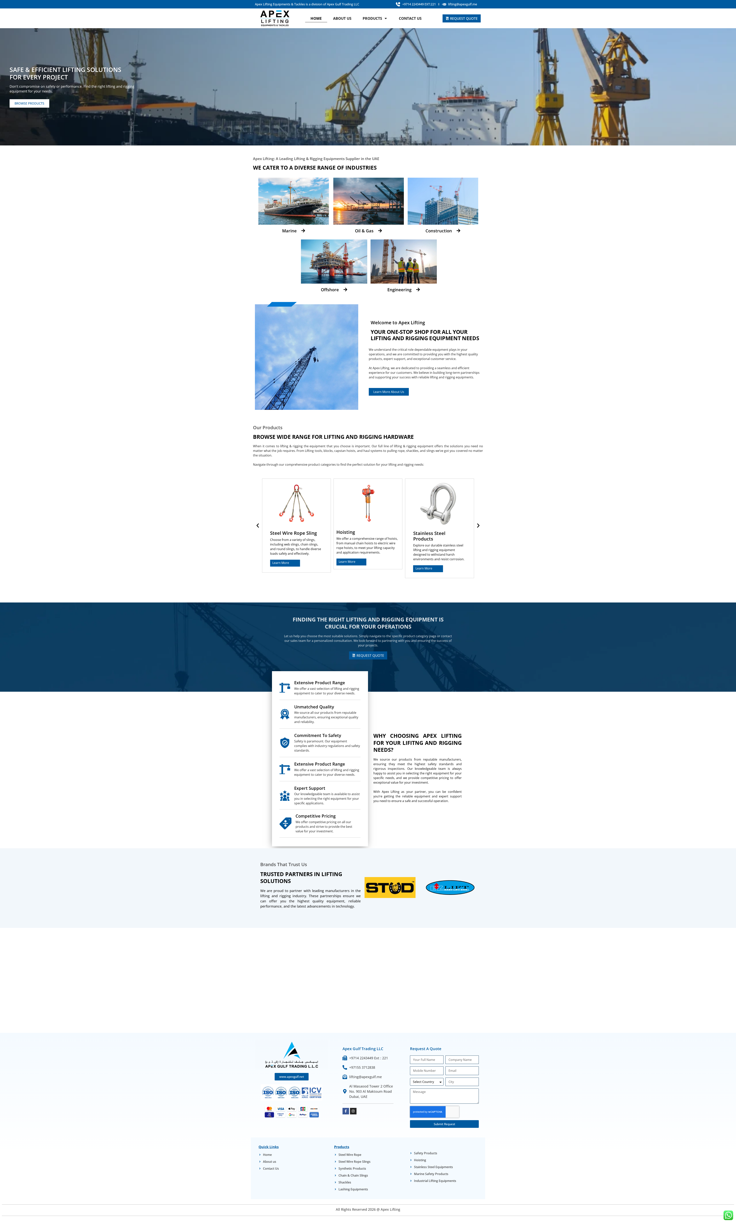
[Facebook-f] (346, 1111)
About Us (342, 18)
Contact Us (410, 18)
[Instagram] (353, 1111)
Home (316, 18)
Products (372, 18)
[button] (257, 525)
